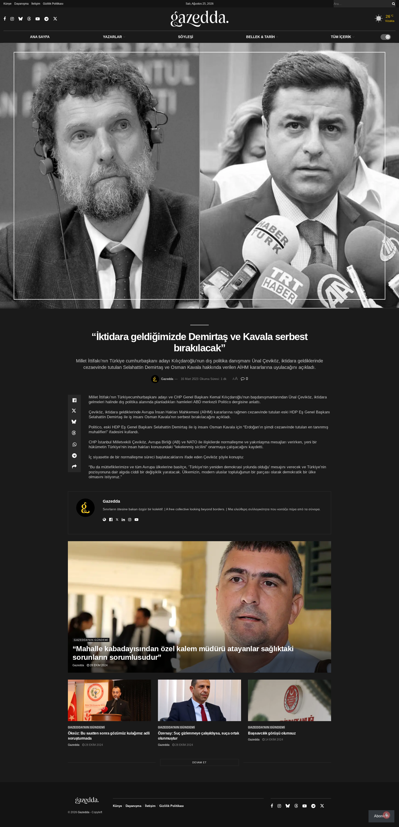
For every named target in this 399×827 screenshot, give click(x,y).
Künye (7, 3)
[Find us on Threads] (29, 19)
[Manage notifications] (386, 815)
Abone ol (381, 816)
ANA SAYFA (40, 37)
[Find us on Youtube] (38, 19)
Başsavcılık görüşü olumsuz (272, 733)
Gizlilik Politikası (53, 3)
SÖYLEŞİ (185, 37)
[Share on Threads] (74, 433)
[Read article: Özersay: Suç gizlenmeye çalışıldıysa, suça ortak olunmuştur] (199, 700)
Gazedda (167, 379)
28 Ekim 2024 (98, 665)
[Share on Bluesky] (74, 422)
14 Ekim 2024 (274, 739)
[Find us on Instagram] (12, 19)
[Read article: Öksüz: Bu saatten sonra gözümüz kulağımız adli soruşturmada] (109, 700)
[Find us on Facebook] (4, 19)
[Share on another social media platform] (74, 466)
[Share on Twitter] (74, 411)
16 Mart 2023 (189, 379)
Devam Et (199, 762)
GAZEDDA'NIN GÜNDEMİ (91, 640)
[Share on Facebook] (74, 400)
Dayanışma (21, 3)
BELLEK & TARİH (260, 37)
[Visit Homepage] (199, 18)
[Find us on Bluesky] (20, 19)
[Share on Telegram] (74, 455)
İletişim (35, 3)
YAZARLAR (112, 37)
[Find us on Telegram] (46, 19)
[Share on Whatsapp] (74, 444)
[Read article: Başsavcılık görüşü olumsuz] (289, 700)
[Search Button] (393, 3)
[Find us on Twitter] (55, 19)
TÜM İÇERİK (341, 37)
